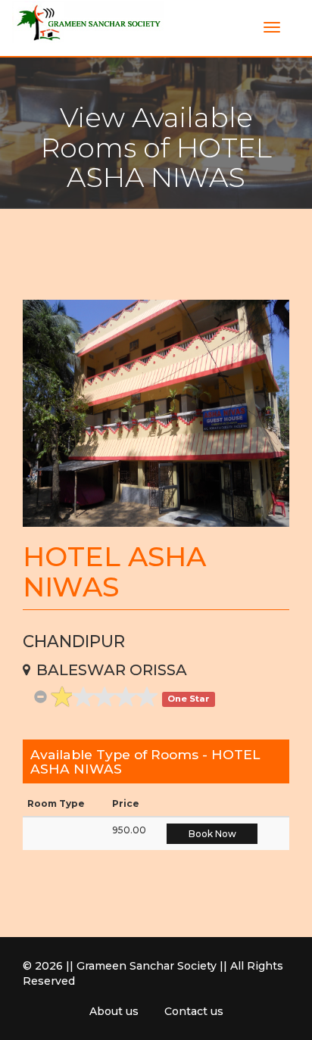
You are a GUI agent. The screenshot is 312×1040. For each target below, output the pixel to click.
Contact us (193, 1011)
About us (114, 1011)
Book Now (212, 833)
